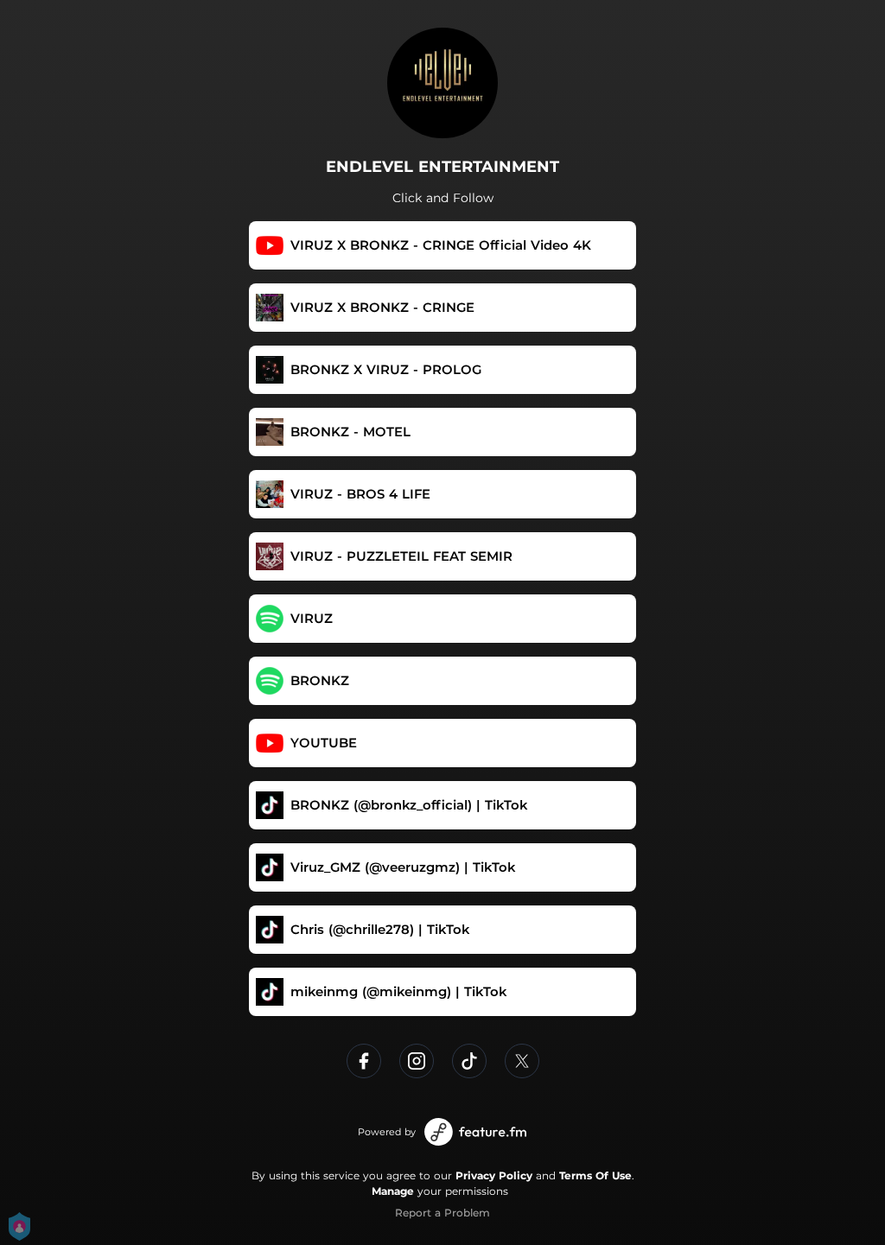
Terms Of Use (595, 1175)
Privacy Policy (493, 1175)
